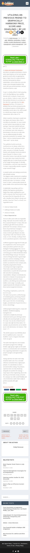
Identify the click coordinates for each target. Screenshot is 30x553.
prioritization (17, 40)
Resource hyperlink (8, 387)
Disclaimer (24, 543)
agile (6, 40)
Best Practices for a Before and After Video (14, 534)
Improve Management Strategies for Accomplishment (14, 471)
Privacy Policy (20, 545)
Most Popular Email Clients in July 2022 (13, 464)
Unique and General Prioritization (13, 70)
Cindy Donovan (13, 38)
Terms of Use (10, 545)
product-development (15, 42)
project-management (17, 44)
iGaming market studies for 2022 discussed (13, 478)
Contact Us (16, 543)
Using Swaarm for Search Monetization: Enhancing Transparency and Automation (15, 516)
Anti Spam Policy (7, 543)
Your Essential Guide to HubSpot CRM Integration (14, 528)
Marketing (10, 40)
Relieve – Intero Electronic (10, 523)
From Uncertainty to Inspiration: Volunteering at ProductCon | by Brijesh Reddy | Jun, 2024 (15, 509)
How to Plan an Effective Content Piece (13, 484)
